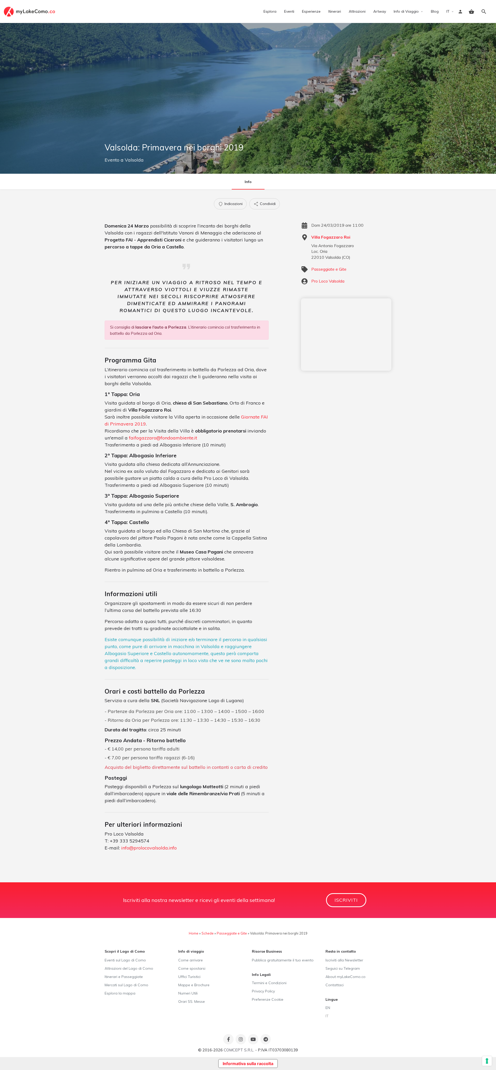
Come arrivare (190, 960)
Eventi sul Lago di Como (125, 960)
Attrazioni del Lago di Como (129, 968)
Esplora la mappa (120, 993)
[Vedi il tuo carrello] (471, 11)
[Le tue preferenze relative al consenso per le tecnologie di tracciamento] (487, 1061)
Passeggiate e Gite (328, 269)
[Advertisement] (346, 334)
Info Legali (261, 974)
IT (448, 11)
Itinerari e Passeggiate (124, 976)
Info (248, 181)
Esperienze (311, 11)
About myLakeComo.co (346, 976)
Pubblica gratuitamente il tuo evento (283, 960)
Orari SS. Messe (191, 1001)
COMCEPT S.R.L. (239, 1050)
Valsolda (134, 160)
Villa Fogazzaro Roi (330, 237)
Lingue (332, 999)
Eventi (289, 11)
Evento (112, 160)
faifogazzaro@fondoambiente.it (163, 438)
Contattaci (335, 985)
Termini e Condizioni (269, 983)
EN (328, 1007)
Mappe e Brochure (194, 985)
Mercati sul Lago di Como (126, 985)
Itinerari (334, 11)
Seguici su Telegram (343, 968)
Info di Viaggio (406, 11)
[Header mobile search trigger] (484, 12)
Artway (379, 11)
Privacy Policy (263, 991)
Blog (435, 11)
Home (193, 933)
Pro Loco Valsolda (327, 281)
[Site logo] (30, 11)
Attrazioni (357, 11)
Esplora (270, 11)
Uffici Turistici (189, 976)
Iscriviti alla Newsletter (344, 960)
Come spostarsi (191, 968)
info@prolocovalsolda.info (149, 848)
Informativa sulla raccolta (248, 1063)
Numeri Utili (188, 993)
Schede (208, 933)
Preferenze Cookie (267, 999)
